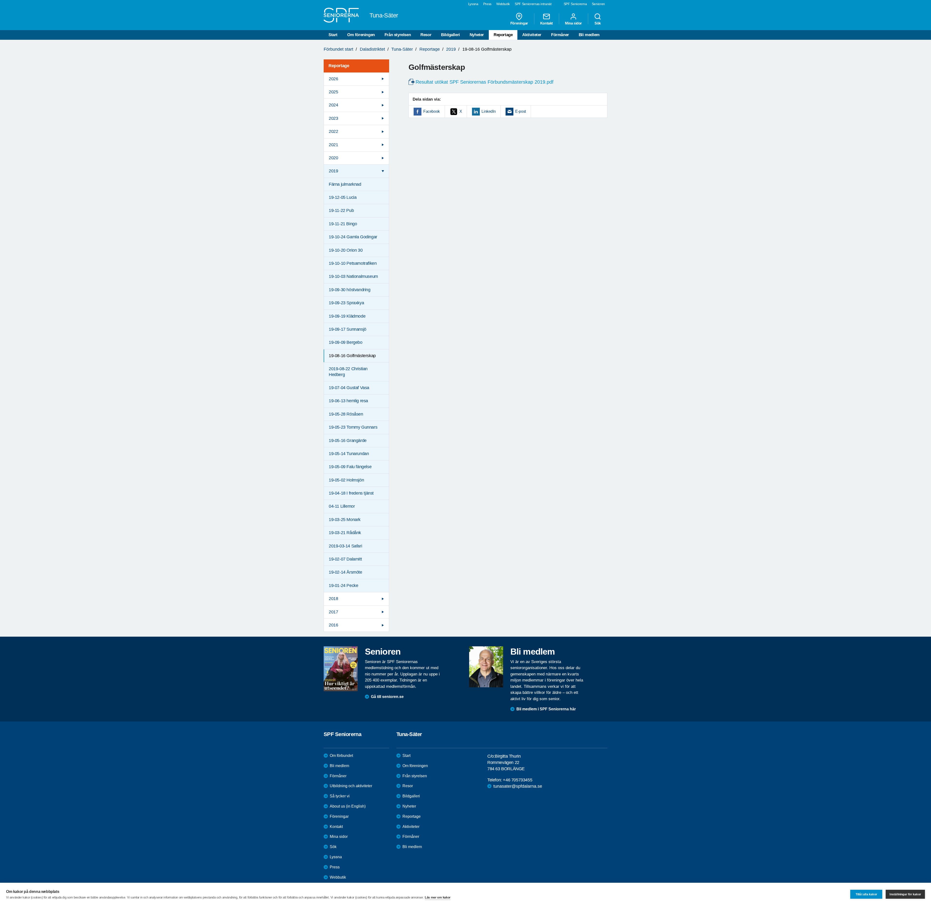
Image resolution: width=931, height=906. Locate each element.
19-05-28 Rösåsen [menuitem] (346, 414)
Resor (425, 34)
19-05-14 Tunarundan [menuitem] (349, 453)
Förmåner (560, 34)
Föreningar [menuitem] (519, 23)
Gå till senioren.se (387, 697)
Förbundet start (338, 49)
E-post (520, 111)
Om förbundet (341, 756)
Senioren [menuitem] (598, 4)
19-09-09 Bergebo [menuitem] (345, 342)
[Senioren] (341, 668)
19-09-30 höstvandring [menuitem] (349, 289)
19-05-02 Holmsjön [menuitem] (346, 480)
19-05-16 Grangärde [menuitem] (348, 440)
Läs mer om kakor (437, 897)
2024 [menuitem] (333, 105)
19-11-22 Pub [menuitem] (341, 210)
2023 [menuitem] (333, 118)
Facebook (431, 111)
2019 (451, 49)
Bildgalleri (450, 34)
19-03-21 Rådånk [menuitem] (345, 532)
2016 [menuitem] (333, 625)
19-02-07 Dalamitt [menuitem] (345, 559)
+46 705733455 (517, 780)
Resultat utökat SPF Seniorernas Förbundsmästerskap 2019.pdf (485, 82)
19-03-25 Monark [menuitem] (345, 519)
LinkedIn (489, 111)
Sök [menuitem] (597, 23)
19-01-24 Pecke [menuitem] (343, 585)
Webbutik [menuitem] (503, 4)
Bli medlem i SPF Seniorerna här (546, 709)
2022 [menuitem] (333, 131)
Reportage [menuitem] (339, 65)
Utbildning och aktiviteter (351, 786)
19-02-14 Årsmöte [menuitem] (345, 572)
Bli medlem (589, 34)
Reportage (503, 34)
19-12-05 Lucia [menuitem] (342, 197)
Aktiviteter (531, 34)
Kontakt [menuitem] (546, 23)
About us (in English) (348, 806)
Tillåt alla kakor (866, 894)
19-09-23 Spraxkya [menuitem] (346, 302)
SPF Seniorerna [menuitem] (575, 4)
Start (333, 34)
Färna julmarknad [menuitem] (345, 184)
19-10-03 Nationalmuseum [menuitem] (353, 276)
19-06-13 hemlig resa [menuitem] (348, 400)
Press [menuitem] (487, 4)
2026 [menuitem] (333, 78)
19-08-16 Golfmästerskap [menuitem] (352, 355)
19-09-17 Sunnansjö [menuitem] (347, 329)
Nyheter (477, 34)
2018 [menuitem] (333, 598)
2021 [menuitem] (333, 144)
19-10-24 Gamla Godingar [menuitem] (353, 236)
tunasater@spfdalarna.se (517, 786)
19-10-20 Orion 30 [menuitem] (345, 250)
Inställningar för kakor (905, 894)
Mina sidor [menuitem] (573, 23)
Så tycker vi (340, 796)
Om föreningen (361, 34)
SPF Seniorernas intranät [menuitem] (533, 4)
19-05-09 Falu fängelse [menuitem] (350, 466)
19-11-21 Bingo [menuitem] (343, 223)
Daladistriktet (372, 49)
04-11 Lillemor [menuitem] (342, 506)
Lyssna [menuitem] (473, 4)
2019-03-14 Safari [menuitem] (345, 546)
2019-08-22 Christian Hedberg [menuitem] (348, 371)
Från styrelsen (398, 34)
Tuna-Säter (402, 49)
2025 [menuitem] (333, 91)
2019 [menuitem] (333, 170)
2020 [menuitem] (333, 157)
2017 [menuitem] (333, 611)
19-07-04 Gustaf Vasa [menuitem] (349, 387)
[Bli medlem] (486, 666)
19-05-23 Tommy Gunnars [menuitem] (353, 427)
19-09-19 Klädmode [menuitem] (347, 316)
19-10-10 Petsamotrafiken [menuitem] (353, 263)
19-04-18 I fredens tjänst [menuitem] (351, 493)
